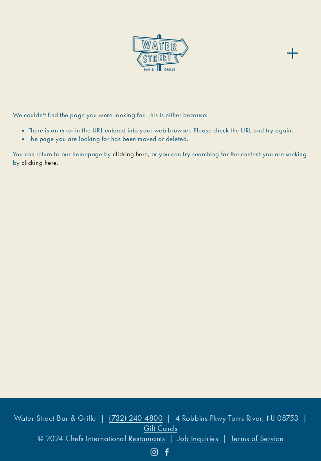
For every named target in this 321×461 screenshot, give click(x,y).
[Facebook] (167, 452)
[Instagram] (154, 452)
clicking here (130, 154)
